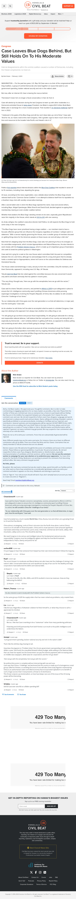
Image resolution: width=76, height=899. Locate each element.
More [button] (60, 14)
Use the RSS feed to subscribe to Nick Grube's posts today (35, 386)
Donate (40, 363)
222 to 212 (41, 217)
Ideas (46, 14)
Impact (53, 14)
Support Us (68, 6)
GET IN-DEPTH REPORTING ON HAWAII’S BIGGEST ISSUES (38, 798)
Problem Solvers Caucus (26, 247)
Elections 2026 (6, 14)
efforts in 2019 (47, 288)
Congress (6, 46)
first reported (11, 187)
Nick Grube (6, 76)
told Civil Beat (12, 274)
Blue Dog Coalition (48, 187)
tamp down (28, 105)
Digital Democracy (35, 14)
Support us (44, 10)
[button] (4, 6)
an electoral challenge (59, 108)
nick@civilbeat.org (19, 380)
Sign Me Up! (51, 806)
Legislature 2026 (20, 14)
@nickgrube (50, 380)
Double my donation (38, 36)
